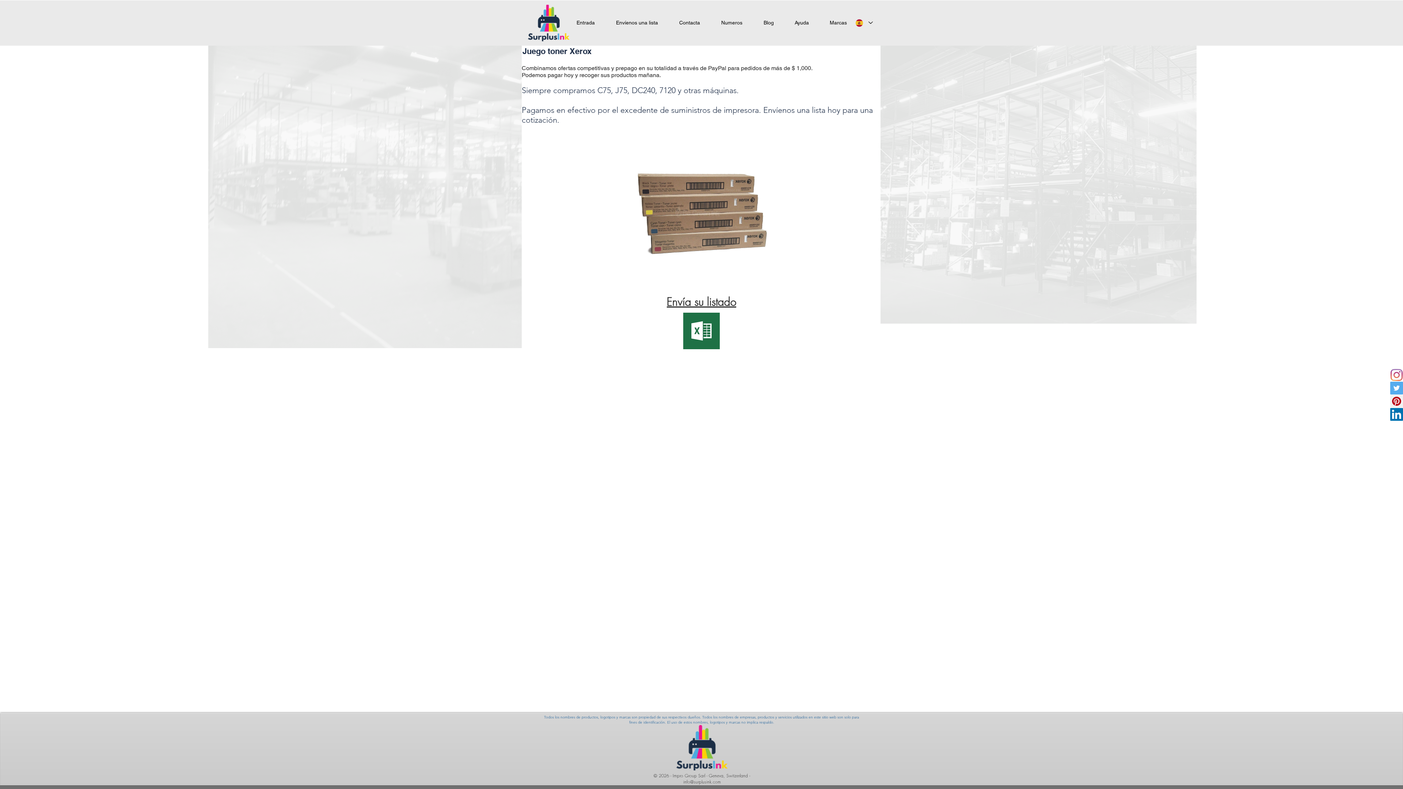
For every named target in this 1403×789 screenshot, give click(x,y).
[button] (838, 23)
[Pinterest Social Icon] (1396, 401)
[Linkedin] (1396, 414)
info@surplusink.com (702, 782)
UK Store (48, 731)
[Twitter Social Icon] (1396, 388)
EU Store (117, 731)
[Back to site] (154, 671)
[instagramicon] (1396, 375)
